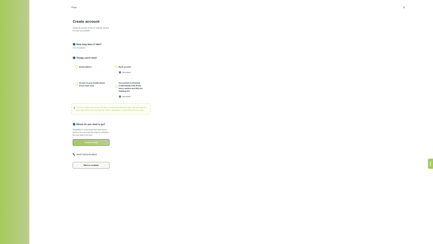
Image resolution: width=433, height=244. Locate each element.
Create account (91, 142)
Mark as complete (91, 165)
